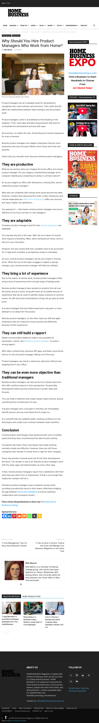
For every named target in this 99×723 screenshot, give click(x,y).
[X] (34, 516)
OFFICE (59, 25)
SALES (41, 25)
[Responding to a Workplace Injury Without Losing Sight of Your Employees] (32, 608)
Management (13, 32)
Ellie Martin (8, 50)
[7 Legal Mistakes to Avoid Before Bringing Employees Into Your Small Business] (11, 608)
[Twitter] (22, 584)
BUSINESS (13, 25)
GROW (33, 25)
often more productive (33, 199)
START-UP (23, 25)
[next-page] (7, 632)
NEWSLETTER (39, 708)
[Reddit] (19, 516)
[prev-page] (3, 632)
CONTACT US (37, 711)
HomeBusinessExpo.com (83, 73)
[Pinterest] (14, 516)
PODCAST (84, 25)
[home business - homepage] (12, 676)
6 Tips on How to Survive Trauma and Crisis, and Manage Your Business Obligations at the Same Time (49, 547)
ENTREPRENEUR (71, 25)
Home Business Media (18, 721)
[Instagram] (77, 675)
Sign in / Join (6, 3)
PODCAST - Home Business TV (82, 97)
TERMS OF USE (71, 708)
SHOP (14, 708)
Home (4, 32)
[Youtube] (77, 682)
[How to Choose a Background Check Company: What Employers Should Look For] (54, 608)
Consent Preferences (22, 711)
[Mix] (24, 516)
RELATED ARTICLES (11, 596)
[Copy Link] (39, 516)
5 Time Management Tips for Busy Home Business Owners (14, 544)
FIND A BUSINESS (25, 708)
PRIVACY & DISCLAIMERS (55, 708)
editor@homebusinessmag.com (50, 701)
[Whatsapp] (29, 516)
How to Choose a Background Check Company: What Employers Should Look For (54, 622)
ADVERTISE (6, 708)
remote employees (49, 225)
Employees (25, 32)
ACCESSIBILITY (7, 711)
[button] (94, 25)
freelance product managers (37, 341)
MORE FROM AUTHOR (31, 596)
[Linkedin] (9, 516)
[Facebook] (4, 516)
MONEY (50, 25)
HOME (5, 25)
